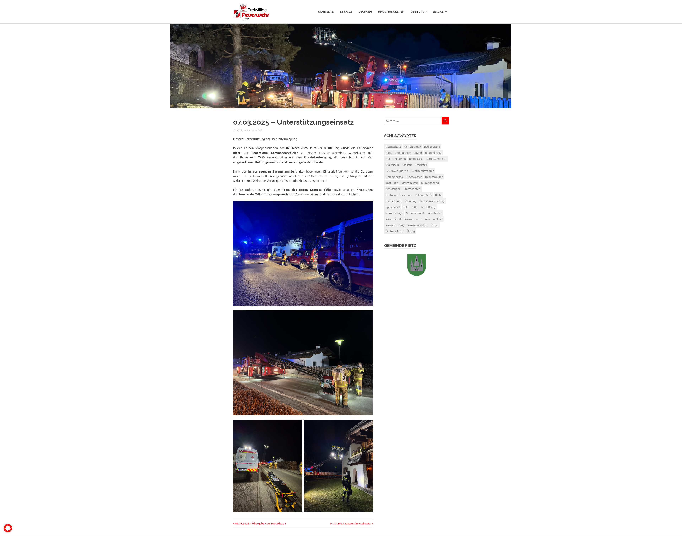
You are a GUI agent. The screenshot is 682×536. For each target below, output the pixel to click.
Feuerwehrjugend (397, 170)
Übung (410, 231)
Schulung (410, 201)
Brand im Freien (396, 158)
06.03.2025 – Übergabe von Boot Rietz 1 (260, 523)
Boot (389, 152)
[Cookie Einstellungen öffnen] (8, 531)
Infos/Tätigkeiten (391, 11)
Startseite (326, 11)
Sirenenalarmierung (432, 201)
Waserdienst (393, 219)
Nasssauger (393, 188)
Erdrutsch (421, 164)
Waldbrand (435, 213)
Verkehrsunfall (415, 213)
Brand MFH (416, 158)
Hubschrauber (434, 176)
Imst (388, 182)
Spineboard (393, 207)
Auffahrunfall (412, 146)
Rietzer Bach (394, 201)
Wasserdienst (413, 219)
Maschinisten (409, 182)
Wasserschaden (417, 225)
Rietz (438, 194)
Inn (396, 182)
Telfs (406, 207)
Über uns (417, 11)
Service (438, 11)
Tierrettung (428, 207)
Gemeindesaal (395, 176)
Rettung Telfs (423, 194)
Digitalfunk (392, 164)
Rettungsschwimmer (399, 194)
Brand (418, 152)
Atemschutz (393, 146)
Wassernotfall (433, 219)
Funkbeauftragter (422, 170)
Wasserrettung (395, 225)
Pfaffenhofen (411, 188)
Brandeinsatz (433, 152)
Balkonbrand (432, 146)
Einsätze (346, 11)
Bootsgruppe (403, 152)
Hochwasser (414, 176)
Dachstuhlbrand (436, 158)
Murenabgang (430, 182)
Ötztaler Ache (394, 231)
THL (414, 207)
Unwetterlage (394, 213)
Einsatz (407, 164)
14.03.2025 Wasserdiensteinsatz (350, 523)
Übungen (365, 11)
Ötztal (434, 225)
